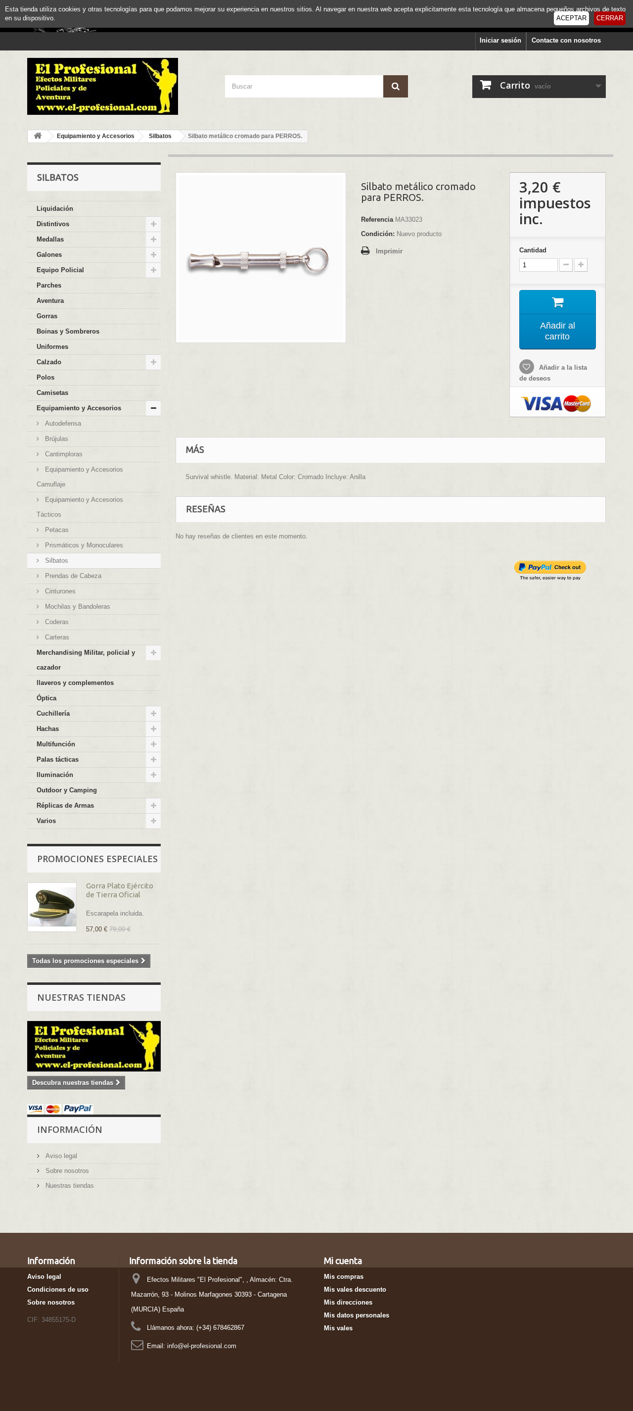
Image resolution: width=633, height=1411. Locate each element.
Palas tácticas (58, 759)
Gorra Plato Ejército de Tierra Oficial (119, 890)
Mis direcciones (348, 1302)
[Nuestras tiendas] (94, 1046)
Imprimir (389, 251)
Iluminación (55, 774)
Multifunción (56, 744)
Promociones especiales (97, 859)
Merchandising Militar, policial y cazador (86, 660)
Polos (45, 377)
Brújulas (55, 438)
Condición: (378, 234)
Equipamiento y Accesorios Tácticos (80, 507)
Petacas (56, 530)
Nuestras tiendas (81, 997)
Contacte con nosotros (566, 40)
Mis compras (343, 1276)
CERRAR (609, 18)
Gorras (47, 316)
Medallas (50, 239)
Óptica (46, 698)
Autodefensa (62, 423)
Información (69, 1129)
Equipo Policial (60, 270)
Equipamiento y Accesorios (79, 408)
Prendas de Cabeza (72, 576)
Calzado (49, 362)
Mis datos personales (356, 1315)
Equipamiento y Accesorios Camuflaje (80, 477)
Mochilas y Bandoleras (76, 606)
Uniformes (52, 346)
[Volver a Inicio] (37, 136)
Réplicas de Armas (65, 805)
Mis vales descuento (355, 1289)
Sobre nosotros (66, 1170)
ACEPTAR (571, 18)
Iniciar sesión (500, 40)
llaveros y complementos (75, 682)
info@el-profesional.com (201, 1346)
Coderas (56, 622)
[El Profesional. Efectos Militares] (118, 86)
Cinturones (59, 591)
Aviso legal (60, 1156)
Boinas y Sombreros (68, 331)
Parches (49, 285)
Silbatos (55, 560)
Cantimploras (63, 454)
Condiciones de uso (58, 1289)
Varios (46, 821)
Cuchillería (53, 713)
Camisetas (52, 392)
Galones (49, 254)
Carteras (56, 637)
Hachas (48, 728)
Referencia (377, 219)
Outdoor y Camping (67, 790)
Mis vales (338, 1328)
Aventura (50, 300)
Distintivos (53, 224)
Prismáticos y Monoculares (83, 545)
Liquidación (55, 208)
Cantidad (532, 250)
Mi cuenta (343, 1260)
